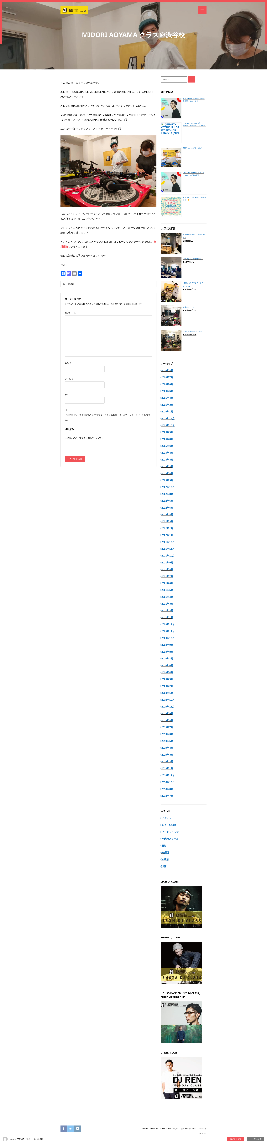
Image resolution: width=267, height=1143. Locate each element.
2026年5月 (167, 391)
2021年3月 (167, 603)
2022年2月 (167, 528)
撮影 (163, 845)
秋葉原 (165, 859)
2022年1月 (167, 535)
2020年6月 (167, 665)
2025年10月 (168, 425)
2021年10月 (168, 555)
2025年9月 (167, 432)
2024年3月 (167, 466)
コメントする (236, 1139)
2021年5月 (167, 590)
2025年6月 (167, 446)
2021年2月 (167, 610)
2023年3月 (167, 480)
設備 (163, 866)
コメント (70, 313)
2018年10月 (168, 782)
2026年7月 (167, 377)
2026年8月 (167, 370)
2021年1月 (167, 617)
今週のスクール (170, 838)
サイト (68, 394)
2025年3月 (167, 459)
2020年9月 (167, 644)
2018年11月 (168, 775)
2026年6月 (167, 384)
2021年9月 (167, 562)
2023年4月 (167, 473)
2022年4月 (167, 514)
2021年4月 (167, 597)
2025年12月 (168, 418)
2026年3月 (167, 404)
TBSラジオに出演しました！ (193, 148)
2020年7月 (167, 658)
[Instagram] (77, 1128)
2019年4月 (167, 747)
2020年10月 (168, 638)
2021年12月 (168, 542)
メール (69, 379)
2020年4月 (167, 672)
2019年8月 (167, 720)
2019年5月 (167, 741)
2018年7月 (167, 795)
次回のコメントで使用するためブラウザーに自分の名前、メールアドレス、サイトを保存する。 (107, 417)
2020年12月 (168, 624)
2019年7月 (167, 727)
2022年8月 (167, 494)
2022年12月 (168, 487)
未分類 (71, 284)
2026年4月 (167, 397)
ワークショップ (170, 832)
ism (11, 1139)
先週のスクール (188, 307)
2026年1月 (167, 411)
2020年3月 (167, 679)
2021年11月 (168, 548)
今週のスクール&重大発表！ (193, 331)
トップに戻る (255, 1139)
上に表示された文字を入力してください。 (84, 438)
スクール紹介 (168, 825)
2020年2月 (167, 686)
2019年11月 (168, 706)
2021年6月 (167, 583)
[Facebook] (63, 1128)
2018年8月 (167, 789)
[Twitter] (70, 1128)
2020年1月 (167, 693)
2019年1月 (167, 768)
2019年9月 (167, 713)
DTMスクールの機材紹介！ (193, 259)
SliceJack (203, 1133)
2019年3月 (167, 754)
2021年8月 (167, 569)
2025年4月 (167, 452)
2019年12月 (168, 699)
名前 (68, 363)
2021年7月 (167, 576)
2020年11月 (168, 631)
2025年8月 (167, 439)
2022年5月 (167, 507)
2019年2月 (167, 761)
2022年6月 (167, 500)
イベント (166, 818)
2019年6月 (167, 734)
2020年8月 (167, 651)
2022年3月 (167, 521)
